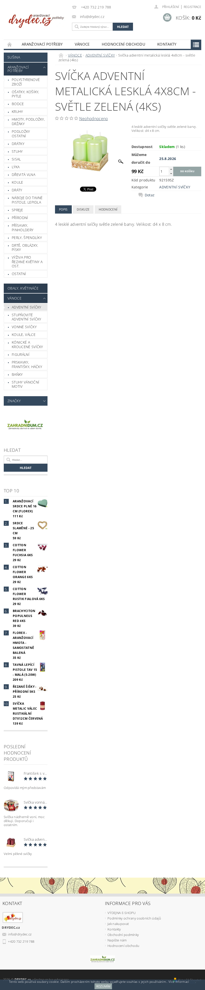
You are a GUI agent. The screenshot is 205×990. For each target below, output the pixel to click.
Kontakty (166, 44)
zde (192, 982)
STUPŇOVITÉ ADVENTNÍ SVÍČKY (26, 317)
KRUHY (17, 111)
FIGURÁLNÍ (21, 354)
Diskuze (83, 209)
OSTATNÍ (19, 273)
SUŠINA (14, 57)
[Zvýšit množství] (171, 169)
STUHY (17, 151)
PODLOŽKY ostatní (21, 133)
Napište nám (117, 940)
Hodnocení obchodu (123, 44)
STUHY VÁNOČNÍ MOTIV (25, 384)
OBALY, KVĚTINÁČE (23, 288)
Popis (63, 209)
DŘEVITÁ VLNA (23, 174)
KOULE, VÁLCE (24, 334)
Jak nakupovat (118, 923)
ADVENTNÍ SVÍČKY (26, 307)
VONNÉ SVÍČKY (24, 326)
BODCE (18, 103)
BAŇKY (17, 374)
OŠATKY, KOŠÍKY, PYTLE (25, 94)
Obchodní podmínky (123, 934)
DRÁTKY (18, 143)
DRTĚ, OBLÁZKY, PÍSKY (25, 247)
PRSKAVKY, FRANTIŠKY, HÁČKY (27, 364)
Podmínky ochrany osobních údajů (134, 918)
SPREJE (17, 210)
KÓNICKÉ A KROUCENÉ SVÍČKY (27, 344)
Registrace (192, 7)
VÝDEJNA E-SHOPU (122, 913)
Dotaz (150, 195)
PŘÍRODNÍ (20, 217)
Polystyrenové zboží (26, 81)
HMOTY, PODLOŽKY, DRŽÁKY (28, 121)
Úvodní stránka (10, 44)
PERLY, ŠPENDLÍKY (27, 237)
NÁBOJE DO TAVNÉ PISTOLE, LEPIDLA (27, 200)
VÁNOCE (82, 44)
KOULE (17, 182)
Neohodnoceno (93, 118)
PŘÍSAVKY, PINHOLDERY (22, 227)
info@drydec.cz (20, 934)
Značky (14, 400)
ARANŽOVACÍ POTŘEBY (42, 44)
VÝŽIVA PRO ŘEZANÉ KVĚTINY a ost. (27, 261)
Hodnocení (108, 209)
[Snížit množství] (171, 173)
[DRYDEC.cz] (36, 19)
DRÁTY (17, 190)
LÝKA (16, 166)
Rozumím (103, 986)
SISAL (16, 159)
